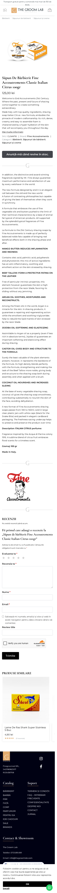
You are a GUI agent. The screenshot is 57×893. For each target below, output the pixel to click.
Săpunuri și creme (41, 18)
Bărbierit (6, 18)
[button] (48, 10)
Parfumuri (9, 811)
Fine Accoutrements (38, 136)
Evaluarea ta (9, 553)
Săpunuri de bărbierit (21, 18)
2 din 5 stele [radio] (9, 558)
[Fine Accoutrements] (27, 487)
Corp (6, 807)
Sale (5, 823)
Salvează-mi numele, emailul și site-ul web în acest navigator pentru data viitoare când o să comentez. (28, 619)
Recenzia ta (9, 563)
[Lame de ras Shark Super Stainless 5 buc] (25, 700)
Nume (6, 592)
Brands (7, 827)
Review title (8, 627)
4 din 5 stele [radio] (19, 558)
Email (6, 604)
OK (27, 884)
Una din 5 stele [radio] (4, 558)
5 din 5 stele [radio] (24, 558)
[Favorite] (45, 680)
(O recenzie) (20, 738)
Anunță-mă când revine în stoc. (27, 154)
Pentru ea (9, 815)
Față (5, 803)
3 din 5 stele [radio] (14, 558)
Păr (5, 799)
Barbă (7, 795)
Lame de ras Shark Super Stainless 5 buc (25, 728)
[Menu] (4, 10)
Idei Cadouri (10, 819)
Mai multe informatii (12, 132)
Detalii (6, 888)
